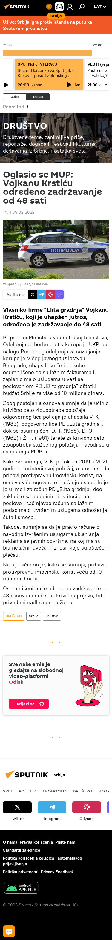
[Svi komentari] (9, 931)
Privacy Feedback (57, 871)
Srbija (33, 616)
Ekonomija (55, 791)
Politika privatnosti (21, 871)
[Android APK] (21, 888)
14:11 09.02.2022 (19, 212)
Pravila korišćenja (36, 842)
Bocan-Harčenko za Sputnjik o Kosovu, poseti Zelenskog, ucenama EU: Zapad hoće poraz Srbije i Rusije (47, 78)
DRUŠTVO (14, 616)
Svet (8, 791)
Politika (28, 791)
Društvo (51, 616)
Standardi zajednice (21, 850)
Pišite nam (65, 842)
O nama (10, 842)
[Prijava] (70, 6)
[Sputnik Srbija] (18, 9)
